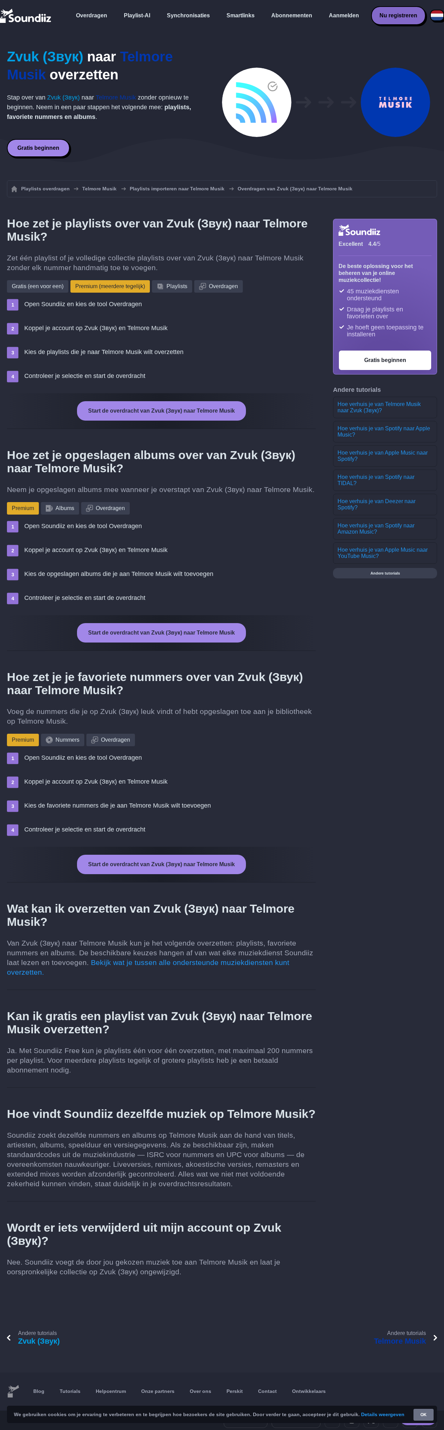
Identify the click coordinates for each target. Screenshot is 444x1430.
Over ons (200, 1391)
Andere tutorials (385, 573)
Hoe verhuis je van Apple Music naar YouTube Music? (383, 553)
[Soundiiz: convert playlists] (13, 1391)
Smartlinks (241, 15)
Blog (38, 1391)
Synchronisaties (188, 15)
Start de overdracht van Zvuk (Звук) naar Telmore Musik (161, 411)
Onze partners (157, 1391)
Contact (267, 1391)
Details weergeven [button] (382, 1414)
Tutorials (70, 1391)
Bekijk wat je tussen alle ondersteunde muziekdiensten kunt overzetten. (148, 967)
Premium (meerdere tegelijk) (110, 286)
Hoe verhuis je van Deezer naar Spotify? (377, 504)
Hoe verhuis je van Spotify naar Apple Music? (384, 431)
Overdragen (91, 15)
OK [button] (423, 1414)
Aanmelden (344, 15)
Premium (23, 508)
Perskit (235, 1391)
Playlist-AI (137, 15)
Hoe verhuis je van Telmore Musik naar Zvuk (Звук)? (379, 407)
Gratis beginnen (38, 148)
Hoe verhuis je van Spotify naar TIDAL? (376, 480)
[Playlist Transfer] (26, 16)
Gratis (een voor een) (37, 286)
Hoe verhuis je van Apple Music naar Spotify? (383, 456)
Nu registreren (398, 15)
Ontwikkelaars (309, 1391)
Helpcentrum (111, 1391)
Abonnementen (291, 15)
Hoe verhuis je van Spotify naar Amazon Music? (376, 529)
